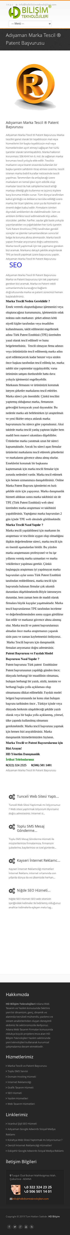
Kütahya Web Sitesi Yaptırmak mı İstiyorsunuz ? (35, 1140)
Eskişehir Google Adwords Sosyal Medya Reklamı (36, 1150)
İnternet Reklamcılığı (19, 1082)
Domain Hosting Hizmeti (22, 1076)
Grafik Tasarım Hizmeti (20, 1087)
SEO (15, 264)
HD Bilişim (54, 1216)
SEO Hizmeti (15, 1093)
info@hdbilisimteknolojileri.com (30, 1198)
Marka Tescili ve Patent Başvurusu (27, 1065)
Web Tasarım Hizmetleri (21, 1104)
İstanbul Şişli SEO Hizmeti (22, 1123)
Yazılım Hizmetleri (18, 1098)
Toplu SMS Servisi (18, 1071)
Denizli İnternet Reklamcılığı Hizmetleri (30, 1145)
